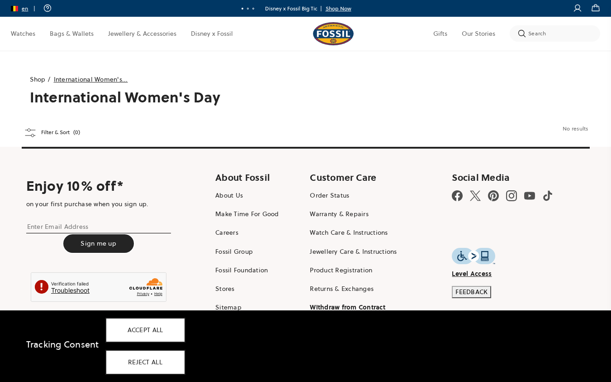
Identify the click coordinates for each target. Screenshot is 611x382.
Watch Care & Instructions (349, 232)
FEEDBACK (471, 291)
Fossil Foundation (241, 270)
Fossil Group (234, 251)
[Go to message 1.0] (242, 9)
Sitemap (228, 307)
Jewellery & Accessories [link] (142, 33)
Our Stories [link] (478, 33)
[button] (26, 8)
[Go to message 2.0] (248, 9)
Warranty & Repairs (339, 213)
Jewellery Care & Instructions (353, 251)
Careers (226, 232)
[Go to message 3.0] (253, 9)
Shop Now (338, 8)
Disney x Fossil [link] (212, 33)
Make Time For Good (247, 213)
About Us (229, 195)
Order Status (329, 195)
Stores (225, 288)
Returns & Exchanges (342, 288)
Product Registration (341, 270)
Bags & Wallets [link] (72, 33)
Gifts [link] (440, 33)
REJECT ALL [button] (145, 362)
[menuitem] (23, 33)
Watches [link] (23, 33)
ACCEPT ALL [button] (145, 329)
